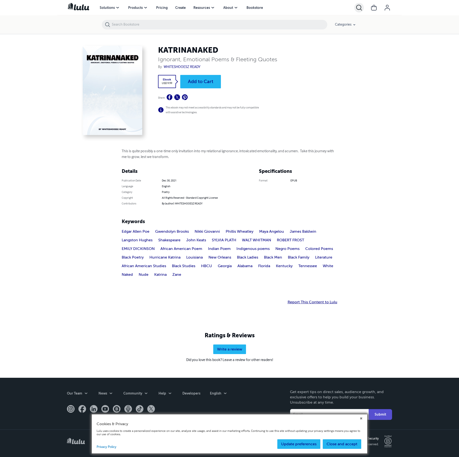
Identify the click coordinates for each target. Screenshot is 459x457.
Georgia (225, 266)
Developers (191, 393)
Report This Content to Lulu (312, 302)
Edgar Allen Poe (135, 231)
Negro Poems (287, 249)
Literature (323, 257)
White (328, 266)
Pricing (162, 8)
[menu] (117, 8)
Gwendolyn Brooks (172, 231)
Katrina (160, 274)
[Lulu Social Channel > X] (151, 409)
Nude (143, 274)
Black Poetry (133, 257)
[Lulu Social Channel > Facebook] (82, 409)
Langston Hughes (137, 240)
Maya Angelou (271, 231)
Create (180, 8)
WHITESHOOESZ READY (187, 67)
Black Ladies (247, 257)
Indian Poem (219, 249)
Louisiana (194, 257)
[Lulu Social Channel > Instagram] (71, 409)
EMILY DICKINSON (138, 249)
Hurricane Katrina (164, 257)
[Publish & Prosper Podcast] (128, 409)
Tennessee (307, 266)
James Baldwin (303, 231)
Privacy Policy (106, 447)
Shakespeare (169, 240)
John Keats (196, 240)
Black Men (273, 257)
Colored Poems (319, 249)
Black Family (298, 257)
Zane (176, 274)
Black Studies (183, 266)
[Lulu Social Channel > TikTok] (139, 409)
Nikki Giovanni (207, 231)
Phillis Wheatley (239, 231)
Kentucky (284, 266)
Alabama (244, 266)
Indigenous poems (253, 249)
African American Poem (181, 249)
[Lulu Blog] (116, 409)
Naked (127, 274)
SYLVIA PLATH (224, 240)
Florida (264, 266)
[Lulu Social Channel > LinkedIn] (94, 409)
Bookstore (254, 8)
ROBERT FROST (290, 240)
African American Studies (144, 266)
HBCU (206, 266)
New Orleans (219, 257)
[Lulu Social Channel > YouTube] (105, 409)
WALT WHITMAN (256, 240)
